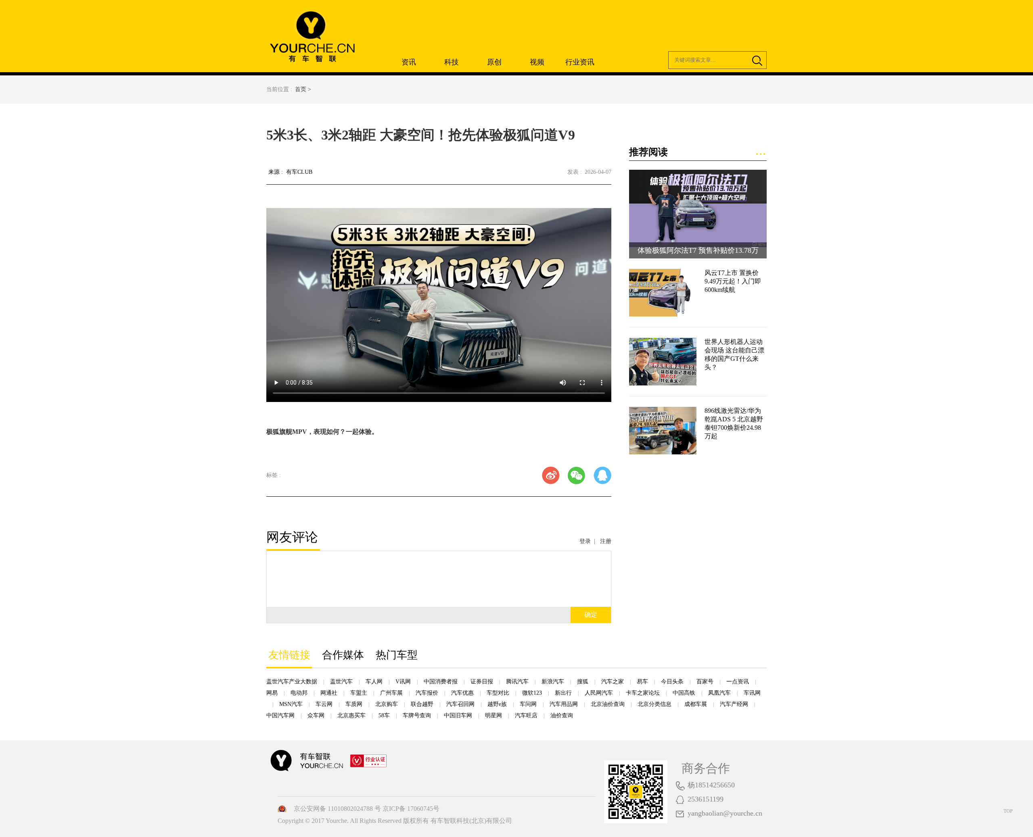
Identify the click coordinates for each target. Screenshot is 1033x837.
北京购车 (386, 704)
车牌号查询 (417, 715)
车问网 (528, 704)
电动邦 (299, 693)
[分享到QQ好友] (602, 475)
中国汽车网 (280, 715)
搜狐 (582, 682)
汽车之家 (612, 682)
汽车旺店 (526, 715)
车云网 (324, 704)
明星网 (493, 715)
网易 (272, 693)
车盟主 (358, 693)
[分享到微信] (577, 475)
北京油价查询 (608, 704)
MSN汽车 (291, 704)
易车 (642, 682)
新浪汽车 (553, 682)
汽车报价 (427, 693)
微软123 (532, 693)
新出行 (563, 693)
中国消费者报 (441, 682)
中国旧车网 (458, 715)
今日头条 (672, 682)
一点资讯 (737, 682)
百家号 (704, 682)
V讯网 (403, 682)
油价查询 (561, 715)
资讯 (408, 62)
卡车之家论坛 (643, 693)
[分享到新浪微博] (551, 475)
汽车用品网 (564, 704)
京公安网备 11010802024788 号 (337, 808)
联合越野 (422, 704)
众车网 (315, 715)
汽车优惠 (462, 693)
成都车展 (695, 704)
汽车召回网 (460, 704)
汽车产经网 (734, 704)
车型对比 (498, 693)
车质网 (353, 704)
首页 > (303, 89)
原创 (494, 62)
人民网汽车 (599, 693)
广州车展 (391, 693)
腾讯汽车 (517, 682)
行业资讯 (579, 62)
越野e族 (497, 704)
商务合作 (706, 768)
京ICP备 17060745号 (411, 808)
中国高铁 (684, 693)
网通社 (328, 693)
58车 (384, 715)
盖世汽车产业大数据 (291, 682)
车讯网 (752, 693)
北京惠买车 (351, 715)
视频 (537, 62)
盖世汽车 (341, 682)
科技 (451, 62)
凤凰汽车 (719, 693)
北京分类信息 (654, 704)
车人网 (374, 682)
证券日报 (481, 682)
